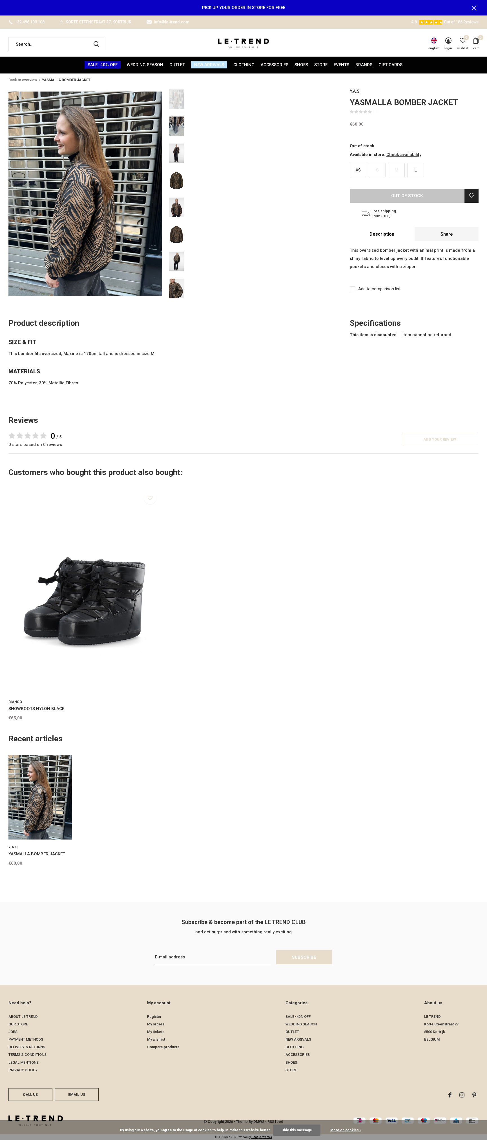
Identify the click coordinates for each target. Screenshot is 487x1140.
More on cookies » (345, 1130)
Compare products (163, 1047)
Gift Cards (390, 64)
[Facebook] (449, 1095)
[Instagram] (461, 1095)
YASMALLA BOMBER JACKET (36, 853)
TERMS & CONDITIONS (27, 1054)
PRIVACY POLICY (23, 1070)
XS (358, 170)
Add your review (439, 439)
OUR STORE (18, 1024)
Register (154, 1016)
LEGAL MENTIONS (23, 1062)
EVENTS (341, 64)
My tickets (155, 1032)
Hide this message (297, 1130)
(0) (375, 112)
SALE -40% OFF (103, 64)
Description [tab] (381, 234)
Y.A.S (354, 91)
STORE (320, 64)
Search (96, 44)
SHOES (301, 64)
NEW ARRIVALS (209, 64)
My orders (155, 1024)
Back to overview (22, 80)
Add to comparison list (379, 288)
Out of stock (407, 195)
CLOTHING (243, 64)
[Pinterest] (474, 1095)
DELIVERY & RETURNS (26, 1047)
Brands (363, 64)
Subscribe (304, 957)
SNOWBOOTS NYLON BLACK (36, 708)
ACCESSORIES (274, 64)
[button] (209, 99)
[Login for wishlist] (471, 196)
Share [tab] (446, 234)
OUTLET (177, 64)
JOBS (12, 1032)
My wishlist (156, 1039)
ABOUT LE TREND (23, 1016)
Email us (76, 1094)
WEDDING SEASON (145, 64)
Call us (30, 1094)
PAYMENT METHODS (25, 1039)
